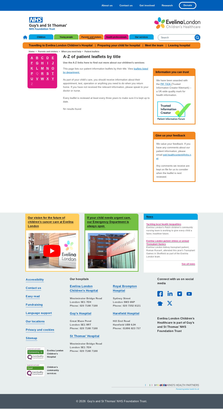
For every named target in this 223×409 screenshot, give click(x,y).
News (149, 216)
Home (25, 37)
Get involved (147, 5)
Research (167, 5)
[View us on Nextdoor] (160, 303)
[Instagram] (179, 293)
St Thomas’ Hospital (84, 336)
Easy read (33, 296)
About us (107, 5)
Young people (66, 37)
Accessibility (35, 279)
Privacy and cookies (40, 329)
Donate (187, 5)
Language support (39, 313)
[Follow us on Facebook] (160, 294)
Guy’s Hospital (80, 313)
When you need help (71, 51)
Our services (141, 37)
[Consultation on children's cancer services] (52, 250)
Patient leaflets (91, 51)
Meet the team (154, 45)
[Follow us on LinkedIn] (169, 293)
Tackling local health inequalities (163, 224)
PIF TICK (165, 84)
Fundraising (34, 304)
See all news (188, 264)
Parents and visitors (91, 37)
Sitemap (31, 338)
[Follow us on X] (169, 303)
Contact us (126, 5)
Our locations (35, 321)
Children (41, 37)
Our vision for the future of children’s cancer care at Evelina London (51, 222)
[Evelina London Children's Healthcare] (177, 23)
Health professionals (116, 37)
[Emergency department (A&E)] (111, 250)
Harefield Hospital (126, 313)
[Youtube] (189, 293)
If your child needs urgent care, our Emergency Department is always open (109, 222)
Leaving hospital (179, 45)
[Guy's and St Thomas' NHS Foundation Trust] (46, 23)
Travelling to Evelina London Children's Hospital (61, 45)
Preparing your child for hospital (118, 45)
